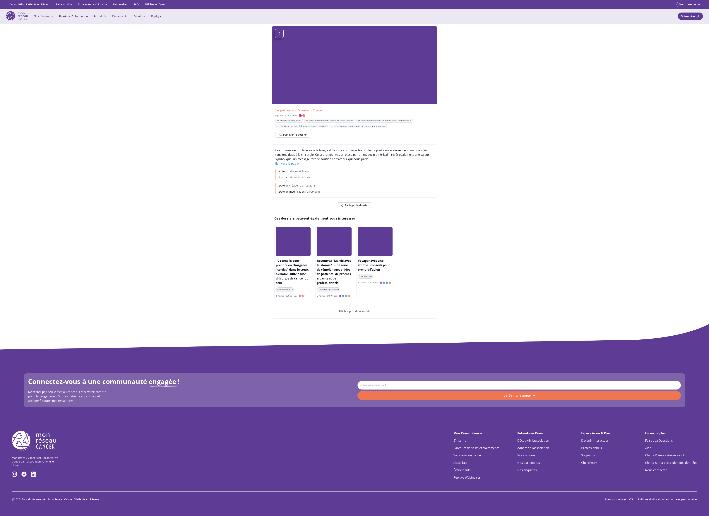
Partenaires (120, 4)
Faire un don (64, 4)
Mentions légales (615, 499)
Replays (156, 16)
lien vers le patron (288, 163)
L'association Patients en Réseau (29, 4)
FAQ (136, 4)
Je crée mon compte (517, 396)
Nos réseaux (41, 16)
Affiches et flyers (155, 4)
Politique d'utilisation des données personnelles (667, 499)
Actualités (100, 16)
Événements (120, 16)
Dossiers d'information (73, 16)
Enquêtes (139, 16)
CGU (632, 499)
